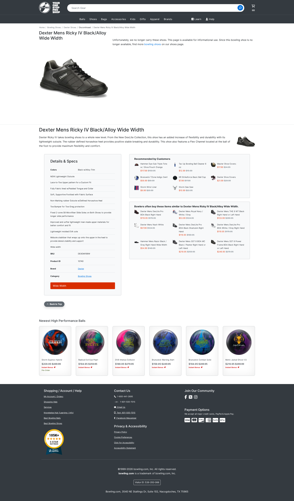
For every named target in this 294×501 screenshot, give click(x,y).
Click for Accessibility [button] (124, 443)
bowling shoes (152, 44)
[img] (215, 420)
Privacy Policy (120, 432)
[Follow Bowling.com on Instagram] (196, 398)
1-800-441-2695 (124, 396)
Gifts (143, 19)
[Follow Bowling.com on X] (191, 398)
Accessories (118, 19)
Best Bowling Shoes (53, 423)
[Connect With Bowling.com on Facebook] (187, 398)
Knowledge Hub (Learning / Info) (59, 413)
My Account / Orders (53, 396)
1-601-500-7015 (127, 402)
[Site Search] (240, 8)
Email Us (120, 407)
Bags (104, 19)
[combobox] (153, 8)
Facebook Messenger (125, 418)
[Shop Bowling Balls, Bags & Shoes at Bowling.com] (49, 8)
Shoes (93, 19)
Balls (82, 19)
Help (212, 19)
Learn (197, 19)
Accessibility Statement (125, 448)
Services (48, 407)
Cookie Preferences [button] (123, 437)
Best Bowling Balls (52, 418)
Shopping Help (50, 402)
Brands (168, 19)
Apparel (155, 19)
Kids (133, 19)
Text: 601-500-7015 (125, 413)
